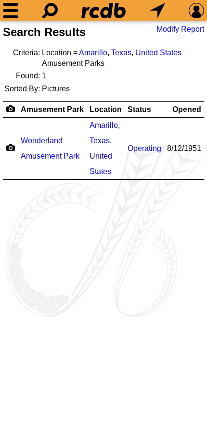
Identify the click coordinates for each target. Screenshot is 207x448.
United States (158, 53)
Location (106, 109)
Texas (121, 53)
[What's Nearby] (157, 10)
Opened (186, 109)
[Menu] (10, 10)
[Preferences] (196, 10)
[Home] (103, 10)
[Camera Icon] (10, 147)
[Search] (50, 10)
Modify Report (180, 29)
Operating (144, 148)
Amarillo (93, 53)
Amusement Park (52, 109)
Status (139, 109)
